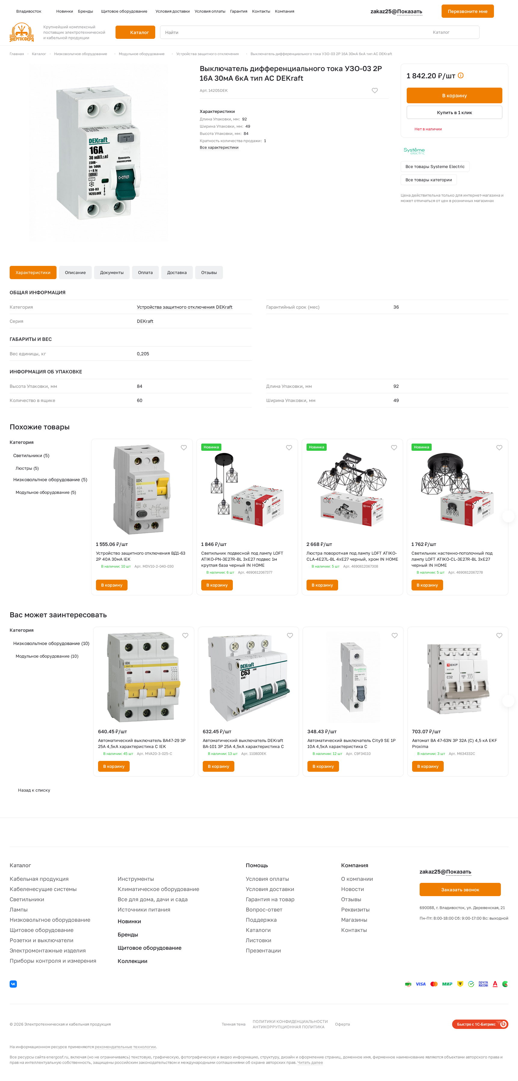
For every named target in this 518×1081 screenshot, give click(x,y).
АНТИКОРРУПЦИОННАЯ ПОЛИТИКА (289, 1026)
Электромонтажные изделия (48, 950)
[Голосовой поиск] (461, 32)
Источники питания (144, 909)
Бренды (128, 934)
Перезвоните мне (468, 11)
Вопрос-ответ (264, 909)
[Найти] (471, 32)
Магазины (354, 919)
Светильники (31, 455)
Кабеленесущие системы (43, 889)
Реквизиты (355, 909)
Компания (354, 865)
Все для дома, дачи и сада (153, 899)
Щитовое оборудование (41, 930)
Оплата (145, 272)
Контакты (354, 930)
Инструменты (136, 878)
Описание (75, 272)
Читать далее (310, 1062)
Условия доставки (270, 889)
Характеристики (33, 272)
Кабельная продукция (39, 878)
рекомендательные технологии (125, 1046)
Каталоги (258, 930)
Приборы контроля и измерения (53, 960)
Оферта (342, 1024)
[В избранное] (375, 91)
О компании (357, 878)
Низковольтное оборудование (50, 479)
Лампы (19, 909)
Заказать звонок (460, 889)
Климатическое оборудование (158, 889)
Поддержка (261, 919)
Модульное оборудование (46, 492)
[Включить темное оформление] (506, 11)
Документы (112, 272)
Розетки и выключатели (41, 940)
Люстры (27, 468)
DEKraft (145, 321)
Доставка (177, 272)
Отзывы (209, 272)
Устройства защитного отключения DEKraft (185, 307)
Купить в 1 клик (454, 112)
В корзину (454, 95)
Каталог (20, 865)
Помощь (257, 865)
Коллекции (132, 961)
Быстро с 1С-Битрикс (476, 1024)
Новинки (129, 921)
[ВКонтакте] (14, 984)
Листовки (258, 940)
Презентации (263, 950)
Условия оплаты (267, 878)
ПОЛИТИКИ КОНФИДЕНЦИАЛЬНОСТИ (290, 1021)
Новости (352, 889)
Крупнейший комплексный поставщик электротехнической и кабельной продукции (74, 32)
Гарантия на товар (270, 899)
